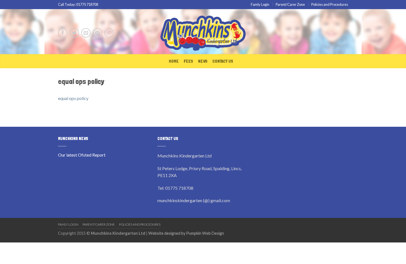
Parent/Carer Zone (290, 4)
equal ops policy (73, 98)
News (202, 61)
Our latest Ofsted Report (82, 154)
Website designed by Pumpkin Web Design (186, 233)
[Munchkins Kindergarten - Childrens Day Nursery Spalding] (203, 31)
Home (174, 61)
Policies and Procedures (329, 4)
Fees (188, 61)
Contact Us (222, 61)
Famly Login (260, 4)
